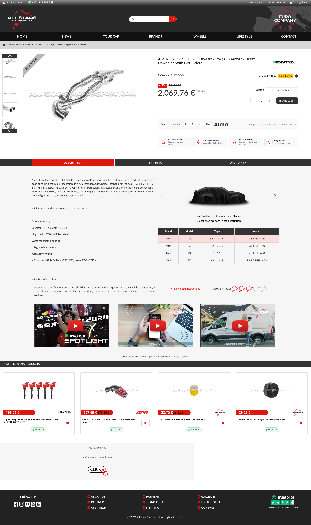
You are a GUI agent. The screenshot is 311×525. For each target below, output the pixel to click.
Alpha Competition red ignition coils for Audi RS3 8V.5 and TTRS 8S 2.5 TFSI (31, 421)
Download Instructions (185, 289)
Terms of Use (155, 502)
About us (97, 497)
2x (186, 124)
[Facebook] (16, 504)
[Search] (173, 19)
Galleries (208, 497)
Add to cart (287, 101)
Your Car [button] (111, 36)
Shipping (152, 508)
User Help (98, 508)
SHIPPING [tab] (155, 162)
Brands (155, 36)
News (66, 36)
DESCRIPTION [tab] (73, 162)
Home (22, 36)
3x (193, 124)
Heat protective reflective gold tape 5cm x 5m (182, 420)
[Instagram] (21, 504)
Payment (152, 497)
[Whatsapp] (38, 504)
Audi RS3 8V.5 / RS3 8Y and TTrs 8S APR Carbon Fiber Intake (109, 421)
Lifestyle (244, 36)
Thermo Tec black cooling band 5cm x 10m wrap (261, 420)
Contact (288, 36)
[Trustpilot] (282, 499)
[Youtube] (33, 504)
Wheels (200, 36)
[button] (275, 196)
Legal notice (211, 502)
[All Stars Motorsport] (22, 19)
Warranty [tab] (238, 162)
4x (200, 124)
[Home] (4, 45)
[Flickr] (27, 504)
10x (208, 124)
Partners (97, 502)
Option (260, 90)
